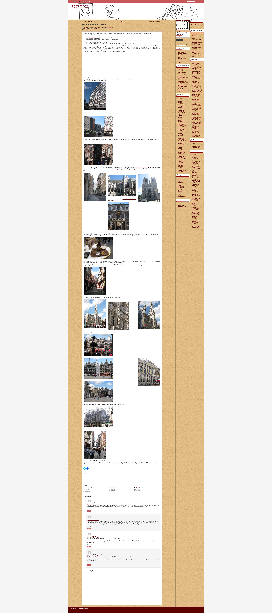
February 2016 (181, 137)
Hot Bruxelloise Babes (139, 487)
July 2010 (180, 147)
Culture (180, 184)
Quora (179, 195)
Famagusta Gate (182, 58)
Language (180, 189)
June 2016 (180, 132)
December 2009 (181, 155)
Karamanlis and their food (183, 87)
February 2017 (181, 121)
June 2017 (180, 116)
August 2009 (181, 160)
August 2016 (181, 129)
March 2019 (180, 107)
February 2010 (181, 152)
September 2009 (182, 158)
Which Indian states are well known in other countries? (183, 76)
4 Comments (110, 27)
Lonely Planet (91, 37)
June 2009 (180, 162)
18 (180, 27)
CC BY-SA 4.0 (74, 608)
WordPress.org (181, 207)
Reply (89, 511)
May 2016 (180, 133)
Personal (180, 191)
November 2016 (182, 125)
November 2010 (182, 146)
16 (176, 27)
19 (182, 27)
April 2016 (180, 134)
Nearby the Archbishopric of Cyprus (182, 61)
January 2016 (181, 138)
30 (176, 29)
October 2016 (181, 126)
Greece (179, 185)
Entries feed (181, 205)
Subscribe (179, 40)
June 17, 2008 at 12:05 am (93, 555)
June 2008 (180, 169)
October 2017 (181, 111)
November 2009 (182, 156)
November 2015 (182, 140)
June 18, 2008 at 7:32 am (93, 504)
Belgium (87, 29)
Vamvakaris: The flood (182, 72)
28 (186, 28)
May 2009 (180, 164)
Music (179, 190)
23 (176, 28)
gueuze (95, 235)
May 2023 (180, 101)
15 (188, 25)
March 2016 (180, 135)
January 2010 (181, 153)
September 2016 (182, 128)
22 (188, 27)
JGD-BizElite (85, 608)
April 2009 (180, 165)
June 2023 (180, 100)
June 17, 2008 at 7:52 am (93, 537)
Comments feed (182, 206)
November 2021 (182, 105)
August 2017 (181, 114)
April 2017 (180, 119)
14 (186, 25)
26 (182, 28)
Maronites (180, 54)
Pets (179, 193)
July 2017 (180, 115)
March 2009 (180, 166)
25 (180, 28)
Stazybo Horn (181, 88)
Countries (95, 28)
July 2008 (180, 167)
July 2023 (180, 98)
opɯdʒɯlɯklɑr (79, 5)
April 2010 (180, 149)
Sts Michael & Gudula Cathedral (141, 167)
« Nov (177, 31)
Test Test (180, 80)
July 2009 (180, 161)
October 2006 (181, 171)
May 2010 (180, 148)
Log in (179, 204)
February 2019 (181, 109)
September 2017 (182, 112)
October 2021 (181, 106)
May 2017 (180, 117)
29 (188, 28)
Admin (179, 180)
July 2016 (180, 130)
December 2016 (181, 124)
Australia (180, 181)
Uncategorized (181, 196)
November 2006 (182, 170)
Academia (180, 178)
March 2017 (180, 120)
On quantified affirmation (181, 56)
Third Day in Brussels (154, 21)
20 (184, 27)
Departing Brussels (113, 487)
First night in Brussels (89, 21)
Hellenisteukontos (195, 24)
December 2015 (181, 139)
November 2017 (182, 110)
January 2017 (181, 123)
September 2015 (182, 142)
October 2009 (181, 157)
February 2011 (181, 143)
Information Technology (181, 187)
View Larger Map (86, 77)
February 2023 (181, 102)
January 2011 (181, 144)
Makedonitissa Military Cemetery (182, 52)
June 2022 (180, 103)
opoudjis (86, 27)
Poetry (179, 194)
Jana (93, 518)
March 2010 (180, 151)
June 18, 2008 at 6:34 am (93, 520)
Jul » (180, 31)
